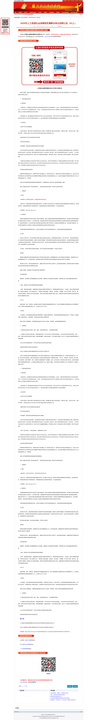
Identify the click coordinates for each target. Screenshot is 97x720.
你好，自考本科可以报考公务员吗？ (58, 694)
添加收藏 (80, 0)
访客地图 (64, 0)
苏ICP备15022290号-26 (60, 716)
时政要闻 (20, 12)
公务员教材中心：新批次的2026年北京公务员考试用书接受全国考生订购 (36, 680)
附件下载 (22, 618)
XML (57, 718)
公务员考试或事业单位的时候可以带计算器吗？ (60, 698)
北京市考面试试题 (65, 12)
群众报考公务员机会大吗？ (56, 696)
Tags (18, 711)
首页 (15, 12)
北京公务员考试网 (23, 17)
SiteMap (68, 0)
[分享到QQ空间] (29, 682)
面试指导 (58, 12)
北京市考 (25, 12)
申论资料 (40, 12)
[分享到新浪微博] (30, 682)
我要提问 (60, 26)
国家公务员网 (16, 14)
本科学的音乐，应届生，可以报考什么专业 (59, 693)
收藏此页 (69, 686)
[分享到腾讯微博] (32, 682)
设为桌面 (72, 0)
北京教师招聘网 (24, 648)
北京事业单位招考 (32, 12)
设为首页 (76, 0)
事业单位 (38, 17)
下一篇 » (26, 686)
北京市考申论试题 (74, 12)
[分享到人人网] (33, 682)
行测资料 (45, 12)
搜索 (81, 14)
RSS (15, 711)
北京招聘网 (29, 640)
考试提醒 (75, 686)
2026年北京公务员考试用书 (28, 14)
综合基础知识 (51, 12)
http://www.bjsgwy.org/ (43, 716)
